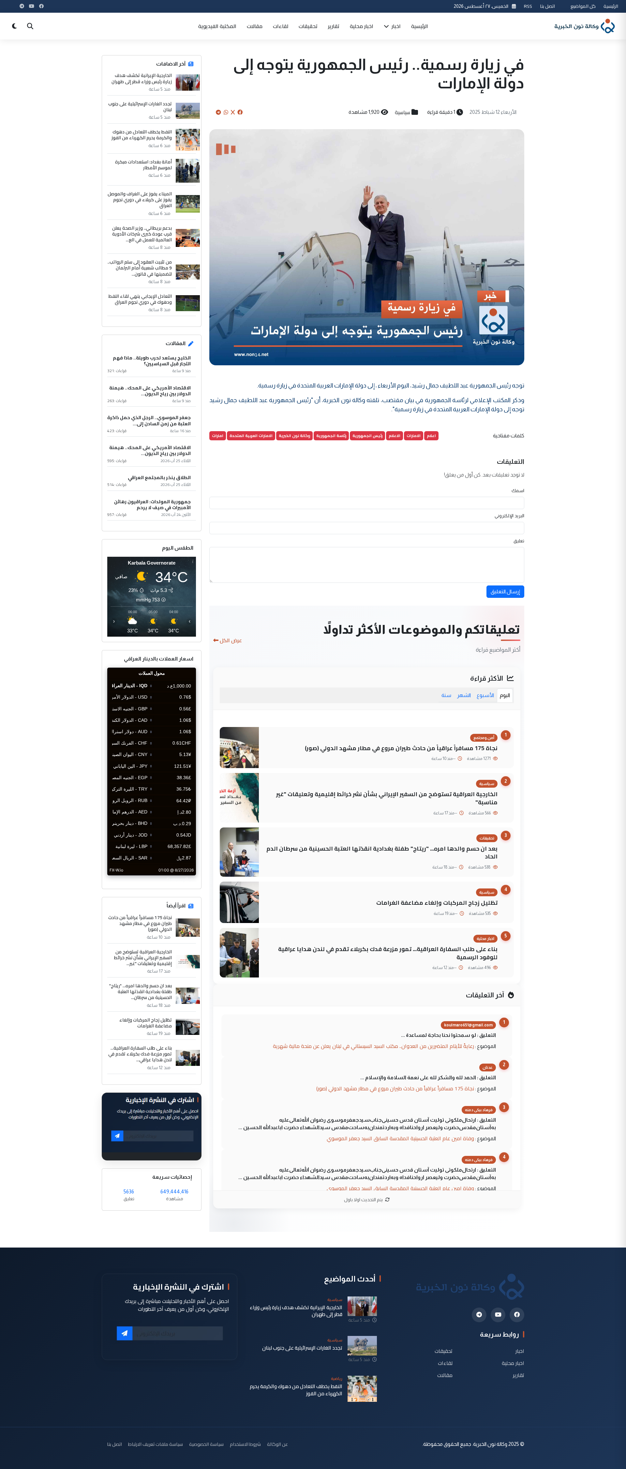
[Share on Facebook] (240, 112)
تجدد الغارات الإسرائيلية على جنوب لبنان (140, 107)
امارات (217, 435)
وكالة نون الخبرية (294, 435)
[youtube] (498, 1315)
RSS (528, 6)
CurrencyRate (181, 879)
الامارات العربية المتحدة (251, 435)
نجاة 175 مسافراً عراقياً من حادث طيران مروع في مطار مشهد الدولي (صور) (401, 748)
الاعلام (394, 435)
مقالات (254, 26)
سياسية (402, 112)
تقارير (333, 26)
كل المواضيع (583, 6)
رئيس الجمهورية (367, 435)
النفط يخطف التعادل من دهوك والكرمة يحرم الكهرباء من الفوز (142, 135)
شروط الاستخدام (245, 1444)
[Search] (30, 26)
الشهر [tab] (464, 695)
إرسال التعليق (505, 591)
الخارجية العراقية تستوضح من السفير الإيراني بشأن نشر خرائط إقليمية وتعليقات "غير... (143, 958)
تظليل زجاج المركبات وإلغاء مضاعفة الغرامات (437, 902)
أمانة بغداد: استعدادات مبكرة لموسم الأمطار (143, 165)
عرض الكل (231, 640)
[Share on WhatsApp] (226, 112)
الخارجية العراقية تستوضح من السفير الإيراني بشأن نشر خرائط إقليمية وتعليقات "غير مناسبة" (387, 798)
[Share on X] (233, 112)
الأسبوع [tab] (485, 695)
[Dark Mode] (14, 26)
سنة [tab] (446, 695)
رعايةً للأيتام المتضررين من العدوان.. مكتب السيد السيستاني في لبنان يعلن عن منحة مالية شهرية (373, 1046)
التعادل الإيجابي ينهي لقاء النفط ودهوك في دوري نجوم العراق (140, 299)
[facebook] (517, 1315)
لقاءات (280, 26)
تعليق (519, 540)
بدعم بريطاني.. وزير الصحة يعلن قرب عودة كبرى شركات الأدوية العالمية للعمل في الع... (142, 234)
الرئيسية (611, 6)
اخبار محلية (361, 26)
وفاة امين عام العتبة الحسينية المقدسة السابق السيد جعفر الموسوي (400, 1138)
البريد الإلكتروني (509, 515)
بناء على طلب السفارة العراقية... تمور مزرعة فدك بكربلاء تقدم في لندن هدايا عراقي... (140, 1054)
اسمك (518, 490)
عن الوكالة (277, 1444)
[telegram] (479, 1315)
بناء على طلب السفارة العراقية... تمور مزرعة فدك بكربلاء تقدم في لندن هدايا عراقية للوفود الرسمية (388, 953)
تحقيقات (308, 26)
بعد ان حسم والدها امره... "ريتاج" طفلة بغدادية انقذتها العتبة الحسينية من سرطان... (140, 992)
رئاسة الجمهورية (331, 435)
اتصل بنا (547, 6)
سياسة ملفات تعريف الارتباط (155, 1444)
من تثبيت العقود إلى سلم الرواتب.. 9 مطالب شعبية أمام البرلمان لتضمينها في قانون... (140, 268)
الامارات (414, 435)
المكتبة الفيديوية (217, 26)
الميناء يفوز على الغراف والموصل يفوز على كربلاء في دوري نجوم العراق (140, 200)
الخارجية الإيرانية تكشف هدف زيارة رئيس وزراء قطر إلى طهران (142, 78)
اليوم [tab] (505, 695)
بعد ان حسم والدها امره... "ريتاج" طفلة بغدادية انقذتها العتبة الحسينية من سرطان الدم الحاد (382, 852)
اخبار (395, 26)
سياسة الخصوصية (206, 1444)
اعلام (431, 435)
